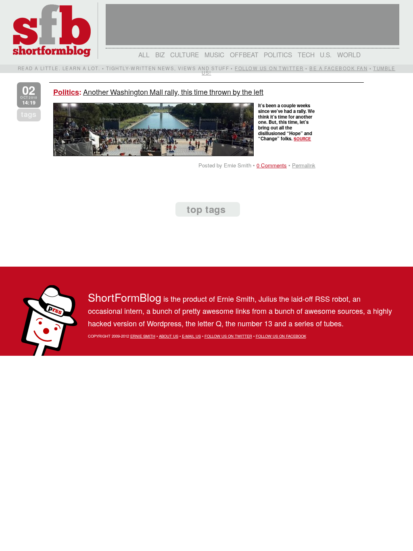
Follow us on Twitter (269, 68)
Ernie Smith (142, 336)
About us (168, 336)
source (302, 139)
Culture (184, 54)
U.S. (326, 54)
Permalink (303, 165)
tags (28, 114)
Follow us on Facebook (281, 336)
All (144, 54)
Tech (306, 54)
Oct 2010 (28, 95)
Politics (278, 54)
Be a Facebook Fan (338, 68)
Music (214, 54)
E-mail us (191, 336)
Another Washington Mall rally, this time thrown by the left (173, 91)
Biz (160, 54)
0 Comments (272, 165)
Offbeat (244, 54)
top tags (206, 209)
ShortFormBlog (124, 297)
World (349, 54)
